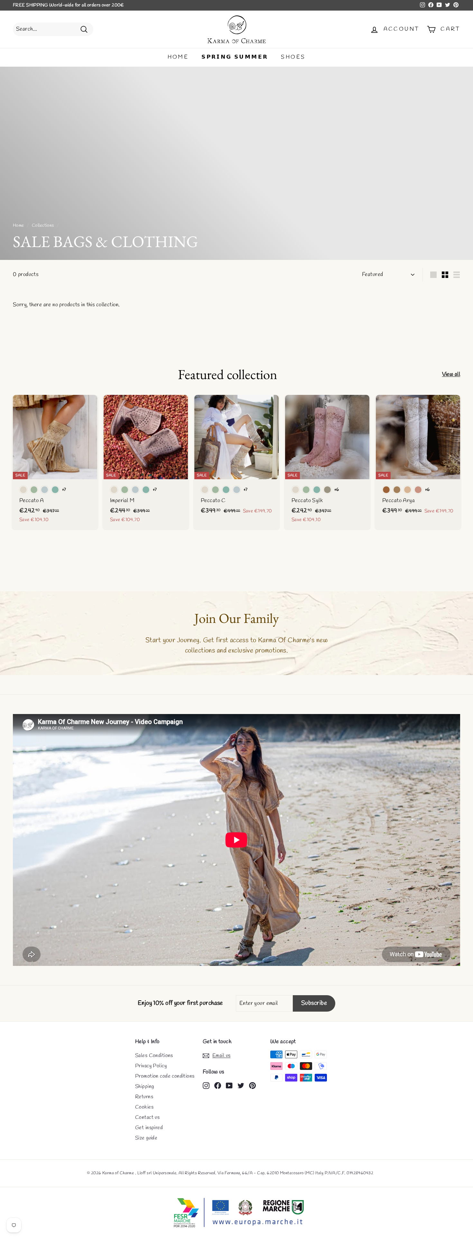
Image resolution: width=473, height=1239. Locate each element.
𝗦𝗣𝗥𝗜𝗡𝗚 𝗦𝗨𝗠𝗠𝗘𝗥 (234, 57)
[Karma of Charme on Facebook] (217, 1085)
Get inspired (149, 1127)
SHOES (293, 57)
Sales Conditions (154, 1055)
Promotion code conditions (165, 1076)
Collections (43, 226)
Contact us (147, 1117)
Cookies (144, 1107)
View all (451, 374)
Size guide (146, 1138)
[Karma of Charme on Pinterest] (252, 1085)
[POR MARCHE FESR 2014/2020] (236, 1213)
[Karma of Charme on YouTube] (229, 1085)
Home (18, 226)
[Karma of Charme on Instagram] (206, 1085)
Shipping (144, 1086)
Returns (144, 1096)
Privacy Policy (151, 1066)
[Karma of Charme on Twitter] (240, 1085)
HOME (178, 57)
